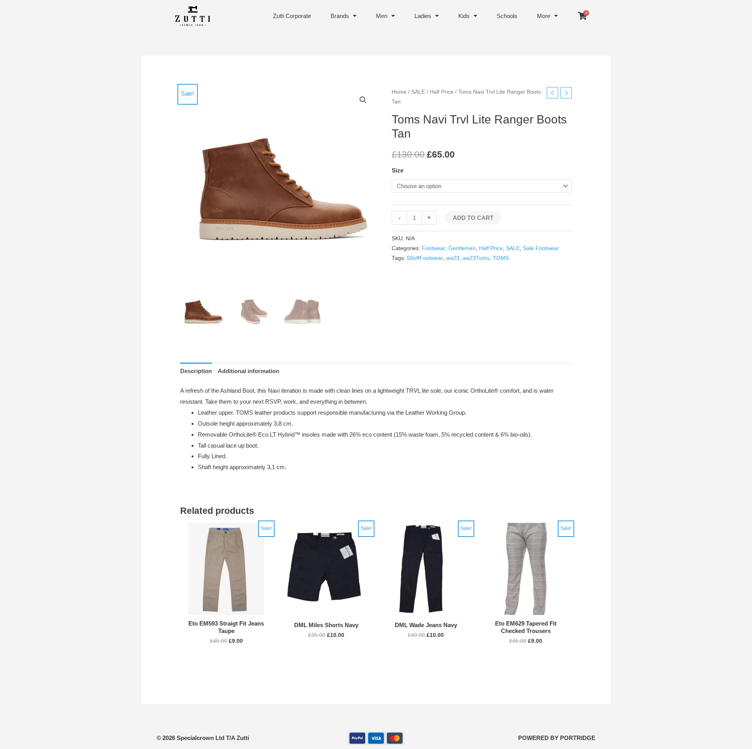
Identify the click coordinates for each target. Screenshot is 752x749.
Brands (340, 16)
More (543, 16)
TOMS (501, 258)
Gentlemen (462, 248)
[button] (363, 100)
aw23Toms (476, 258)
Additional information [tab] (248, 371)
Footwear (433, 248)
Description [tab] (196, 371)
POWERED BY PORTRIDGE (556, 737)
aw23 (452, 258)
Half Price (442, 92)
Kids (464, 16)
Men (381, 16)
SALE (418, 92)
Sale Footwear (541, 248)
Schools (507, 16)
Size (397, 170)
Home (399, 92)
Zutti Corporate (292, 16)
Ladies (422, 16)
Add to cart (473, 217)
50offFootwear (425, 258)
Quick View (226, 608)
